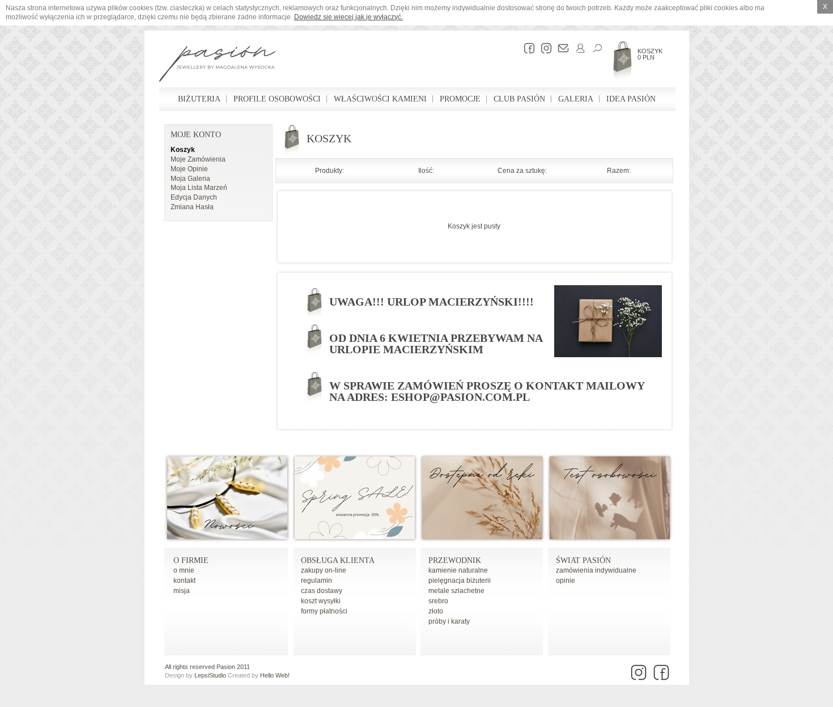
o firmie (191, 560)
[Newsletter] (560, 48)
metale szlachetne (456, 591)
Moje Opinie (189, 169)
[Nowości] (227, 537)
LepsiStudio (210, 675)
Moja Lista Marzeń (199, 188)
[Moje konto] (577, 48)
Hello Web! (275, 675)
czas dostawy (321, 591)
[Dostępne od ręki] (482, 537)
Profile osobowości (277, 99)
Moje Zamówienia (198, 159)
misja (181, 591)
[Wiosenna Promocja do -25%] (355, 537)
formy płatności (324, 611)
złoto (435, 611)
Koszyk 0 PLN (650, 54)
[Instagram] (543, 48)
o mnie (183, 570)
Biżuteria (199, 99)
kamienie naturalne (458, 570)
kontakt (184, 581)
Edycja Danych (194, 197)
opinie (565, 581)
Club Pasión (519, 99)
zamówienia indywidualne (596, 570)
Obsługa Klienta (338, 560)
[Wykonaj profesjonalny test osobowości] (610, 537)
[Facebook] (526, 48)
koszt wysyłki (321, 601)
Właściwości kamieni (380, 99)
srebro (438, 601)
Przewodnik (454, 560)
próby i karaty (449, 621)
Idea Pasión (631, 99)
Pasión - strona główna (217, 65)
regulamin (316, 581)
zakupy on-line (323, 570)
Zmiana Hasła (192, 207)
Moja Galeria (190, 179)
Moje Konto (196, 134)
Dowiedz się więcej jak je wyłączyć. (348, 17)
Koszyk (183, 150)
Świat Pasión (583, 560)
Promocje (460, 99)
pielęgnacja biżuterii (459, 581)
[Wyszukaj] (594, 48)
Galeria (575, 99)
